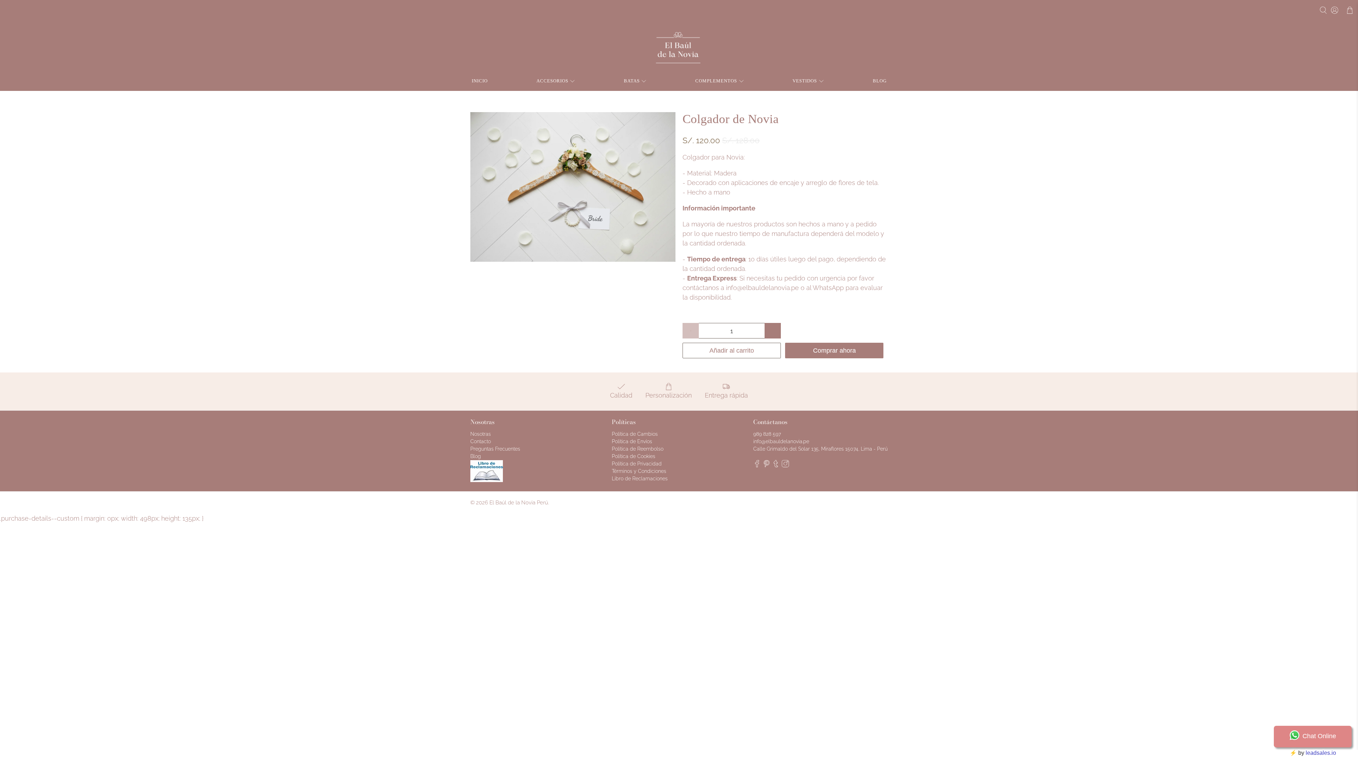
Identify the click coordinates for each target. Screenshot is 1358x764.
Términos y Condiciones (639, 471)
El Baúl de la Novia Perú (518, 502)
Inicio (480, 80)
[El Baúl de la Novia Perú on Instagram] (785, 465)
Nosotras (480, 434)
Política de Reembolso (637, 449)
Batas (632, 80)
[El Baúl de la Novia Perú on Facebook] (757, 465)
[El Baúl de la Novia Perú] (679, 48)
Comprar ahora (834, 350)
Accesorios (552, 80)
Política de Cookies (633, 456)
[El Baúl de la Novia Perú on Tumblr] (776, 465)
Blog (880, 80)
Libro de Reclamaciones (640, 478)
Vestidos (805, 80)
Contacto (480, 441)
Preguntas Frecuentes (495, 449)
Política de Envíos (632, 441)
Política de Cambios (635, 434)
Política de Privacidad (637, 464)
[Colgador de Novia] (572, 187)
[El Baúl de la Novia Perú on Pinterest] (767, 465)
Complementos (716, 80)
